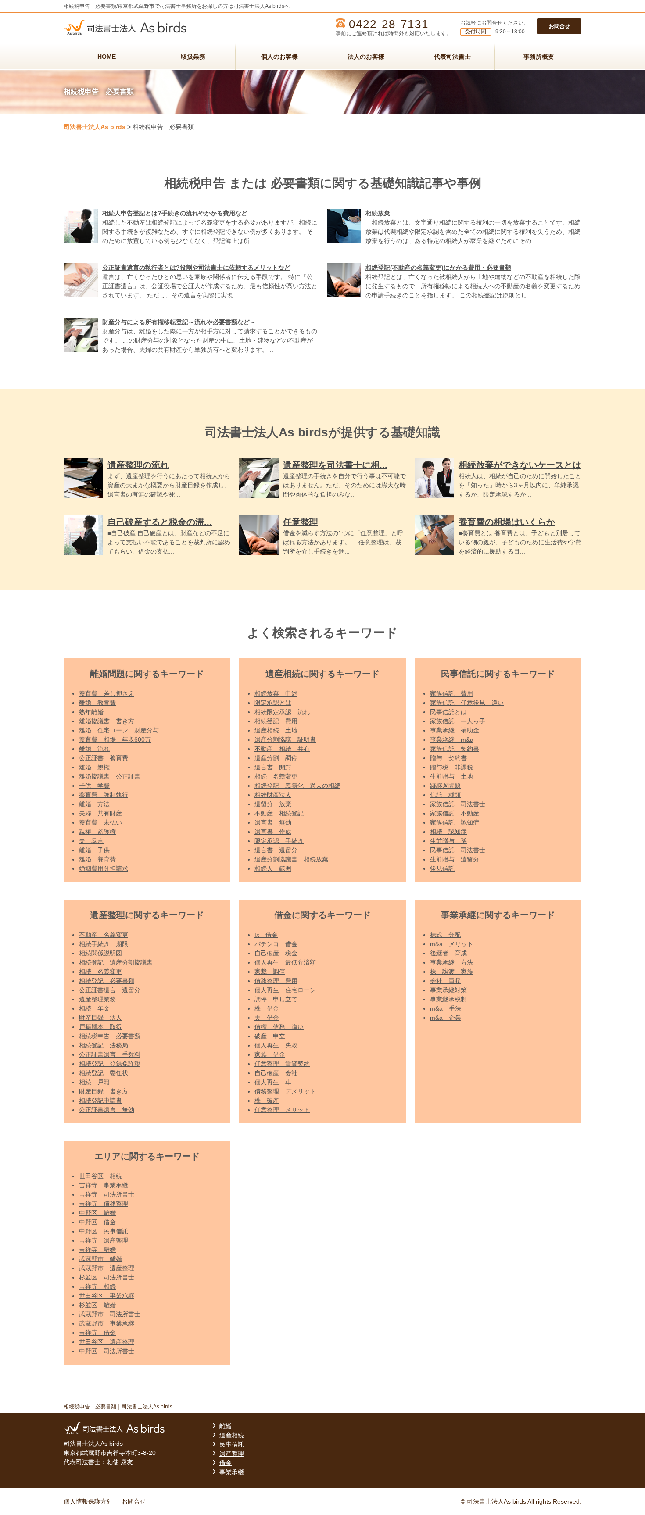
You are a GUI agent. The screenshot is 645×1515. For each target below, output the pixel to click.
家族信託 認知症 (454, 822)
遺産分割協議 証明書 (285, 739)
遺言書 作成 (272, 831)
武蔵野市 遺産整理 (106, 1268)
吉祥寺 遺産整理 (103, 1240)
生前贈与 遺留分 (454, 859)
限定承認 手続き (279, 840)
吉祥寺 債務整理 (103, 1203)
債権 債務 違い (279, 1026)
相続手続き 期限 (103, 943)
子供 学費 (94, 785)
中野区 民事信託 (103, 1231)
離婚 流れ (94, 748)
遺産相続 (231, 1435)
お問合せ (559, 26)
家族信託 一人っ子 (457, 721)
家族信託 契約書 (454, 748)
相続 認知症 (448, 831)
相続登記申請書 (100, 1100)
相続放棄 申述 (275, 693)
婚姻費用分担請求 (103, 868)
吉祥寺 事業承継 (103, 1185)
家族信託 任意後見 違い (467, 702)
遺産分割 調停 (275, 757)
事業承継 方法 (451, 962)
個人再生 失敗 (275, 1045)
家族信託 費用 (451, 693)
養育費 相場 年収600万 (115, 739)
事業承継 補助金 (454, 730)
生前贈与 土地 (451, 776)
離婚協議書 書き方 (106, 721)
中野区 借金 (97, 1222)
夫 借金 (266, 1017)
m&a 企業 (445, 1017)
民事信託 (231, 1444)
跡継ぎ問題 (445, 785)
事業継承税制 (448, 999)
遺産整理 (231, 1453)
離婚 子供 (94, 850)
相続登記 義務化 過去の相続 (297, 785)
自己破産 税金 (275, 953)
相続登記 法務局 (103, 1045)
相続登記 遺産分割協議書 (116, 962)
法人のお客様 (366, 56)
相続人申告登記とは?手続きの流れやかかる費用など (174, 213)
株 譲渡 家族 (451, 971)
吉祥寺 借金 (97, 1332)
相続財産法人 (272, 794)
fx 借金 (266, 934)
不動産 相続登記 (279, 813)
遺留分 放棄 (272, 804)
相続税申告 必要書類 (109, 1036)
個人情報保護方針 (88, 1501)
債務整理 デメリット (285, 1091)
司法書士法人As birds (94, 126)
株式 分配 (445, 934)
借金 (225, 1462)
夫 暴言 (91, 840)
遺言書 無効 (272, 822)
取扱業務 (193, 56)
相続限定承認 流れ (282, 711)
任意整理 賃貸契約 (282, 1063)
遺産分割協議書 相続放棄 (291, 859)
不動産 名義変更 (103, 934)
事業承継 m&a (451, 739)
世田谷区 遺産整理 (106, 1341)
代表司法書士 (452, 56)
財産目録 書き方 (103, 1091)
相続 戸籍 (94, 1082)
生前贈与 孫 (448, 840)
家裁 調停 (269, 971)
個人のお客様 (279, 56)
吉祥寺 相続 (97, 1286)
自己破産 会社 (275, 1072)
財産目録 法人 (100, 1017)
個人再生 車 (272, 1082)
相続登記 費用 (275, 721)
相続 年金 (94, 1008)
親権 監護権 (97, 831)
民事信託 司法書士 (457, 850)
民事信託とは (448, 711)
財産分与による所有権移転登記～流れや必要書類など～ (179, 321)
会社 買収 (445, 980)
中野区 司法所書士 (106, 1350)
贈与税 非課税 (451, 767)
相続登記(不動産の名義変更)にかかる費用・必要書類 (438, 267)
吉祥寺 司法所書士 (106, 1194)
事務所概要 (538, 56)
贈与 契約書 (448, 757)
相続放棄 (378, 213)
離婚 (225, 1425)
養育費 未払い (100, 822)
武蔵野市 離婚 (100, 1258)
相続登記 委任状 (103, 1072)
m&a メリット (451, 943)
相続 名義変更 (275, 776)
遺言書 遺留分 (275, 850)
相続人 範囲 (272, 868)
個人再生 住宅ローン (285, 989)
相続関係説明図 (100, 953)
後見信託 (442, 868)
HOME (106, 56)
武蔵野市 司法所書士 (109, 1314)
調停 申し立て (275, 999)
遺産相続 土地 (275, 730)
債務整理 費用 (275, 980)
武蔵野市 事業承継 (106, 1323)
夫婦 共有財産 (100, 813)
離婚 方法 (94, 804)
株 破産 (266, 1100)
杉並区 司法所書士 (106, 1277)
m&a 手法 (445, 1008)
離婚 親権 (94, 767)
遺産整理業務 (97, 999)
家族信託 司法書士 (457, 804)
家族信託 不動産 (454, 813)
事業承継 (231, 1472)
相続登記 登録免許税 (109, 1063)
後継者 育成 (448, 953)
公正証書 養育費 (103, 757)
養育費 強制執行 (103, 794)
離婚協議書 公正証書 (109, 776)
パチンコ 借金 (275, 943)
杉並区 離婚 (97, 1304)
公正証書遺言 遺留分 (109, 989)
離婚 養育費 (97, 859)
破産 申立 (269, 1036)
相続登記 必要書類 (106, 980)
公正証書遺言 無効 (106, 1109)
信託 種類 (445, 794)
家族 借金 (269, 1054)
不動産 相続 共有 (282, 748)
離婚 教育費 (97, 702)
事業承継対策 (448, 989)
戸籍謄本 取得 (100, 1026)
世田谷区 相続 (100, 1175)
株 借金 (266, 1008)
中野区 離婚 (97, 1212)
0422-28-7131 (389, 24)
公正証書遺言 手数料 (109, 1054)
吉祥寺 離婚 (97, 1249)
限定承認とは (272, 702)
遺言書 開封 (272, 767)
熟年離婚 (91, 711)
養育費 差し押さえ (106, 693)
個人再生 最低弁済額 (285, 962)
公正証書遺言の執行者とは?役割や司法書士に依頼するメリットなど (196, 267)
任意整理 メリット (282, 1109)
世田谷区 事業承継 (106, 1295)
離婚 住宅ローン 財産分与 (119, 730)
